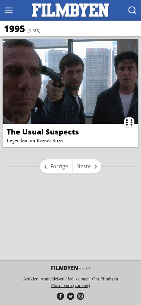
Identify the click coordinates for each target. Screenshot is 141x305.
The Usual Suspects (43, 131)
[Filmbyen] (70, 10)
